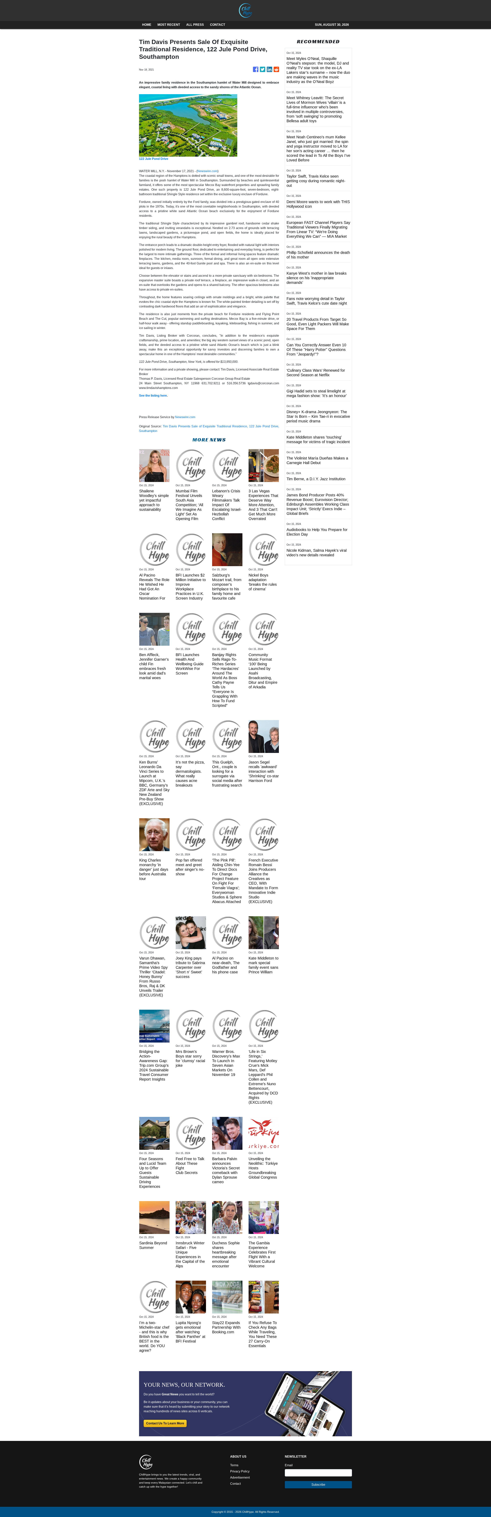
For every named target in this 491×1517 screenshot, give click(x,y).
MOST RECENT (168, 24)
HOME (146, 24)
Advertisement (240, 1477)
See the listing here (153, 395)
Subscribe (318, 1484)
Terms (234, 1465)
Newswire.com (207, 171)
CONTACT (217, 24)
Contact (235, 1483)
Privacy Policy (240, 1471)
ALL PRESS (195, 24)
